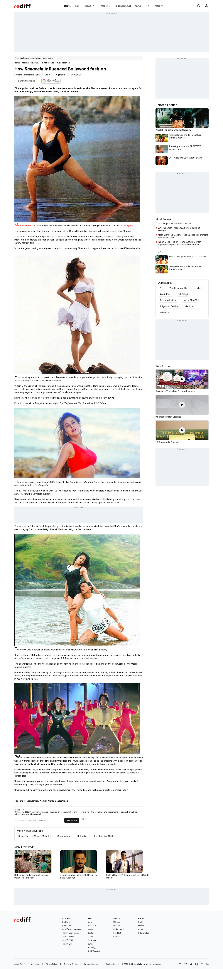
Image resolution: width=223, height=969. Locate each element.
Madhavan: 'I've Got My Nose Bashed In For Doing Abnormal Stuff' (183, 236)
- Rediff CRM (67, 940)
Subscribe (72, 820)
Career (141, 929)
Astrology (92, 948)
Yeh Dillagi (183, 294)
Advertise (35, 964)
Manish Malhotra (42, 836)
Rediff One (66, 926)
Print (87, 819)
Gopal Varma (64, 836)
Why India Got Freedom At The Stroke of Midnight (179, 229)
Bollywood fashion (169, 306)
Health (141, 922)
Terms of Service (71, 964)
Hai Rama (164, 312)
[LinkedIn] (207, 964)
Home (67, 6)
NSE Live (116, 926)
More (157, 6)
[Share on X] (185, 964)
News (88, 6)
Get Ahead (92, 940)
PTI (22, 810)
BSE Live (116, 922)
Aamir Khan (165, 294)
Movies (25, 63)
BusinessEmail (123, 6)
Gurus (138, 6)
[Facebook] (191, 964)
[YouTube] (202, 964)
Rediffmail (66, 922)
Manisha (189, 306)
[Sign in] (206, 5)
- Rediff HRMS (68, 937)
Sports (90, 933)
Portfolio (116, 937)
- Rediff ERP (67, 944)
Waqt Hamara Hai (178, 288)
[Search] (198, 5)
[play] (182, 379)
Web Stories (163, 366)
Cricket (90, 937)
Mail (77, 6)
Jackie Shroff (190, 300)
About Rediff (19, 964)
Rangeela (23, 836)
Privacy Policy (51, 964)
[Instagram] (196, 964)
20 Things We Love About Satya (174, 223)
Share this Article (27, 81)
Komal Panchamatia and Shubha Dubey (33, 75)
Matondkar (82, 836)
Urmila (197, 288)
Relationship (143, 933)
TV (147, 6)
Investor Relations (92, 964)
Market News (118, 929)
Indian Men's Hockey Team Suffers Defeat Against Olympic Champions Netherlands (179, 243)
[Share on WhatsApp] (180, 964)
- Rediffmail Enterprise (71, 929)
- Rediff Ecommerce (70, 933)
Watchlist (117, 933)
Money (104, 6)
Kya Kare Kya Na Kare (105, 836)
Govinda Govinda (168, 300)
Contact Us (110, 964)
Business (92, 926)
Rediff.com (133, 964)
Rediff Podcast (94, 951)
